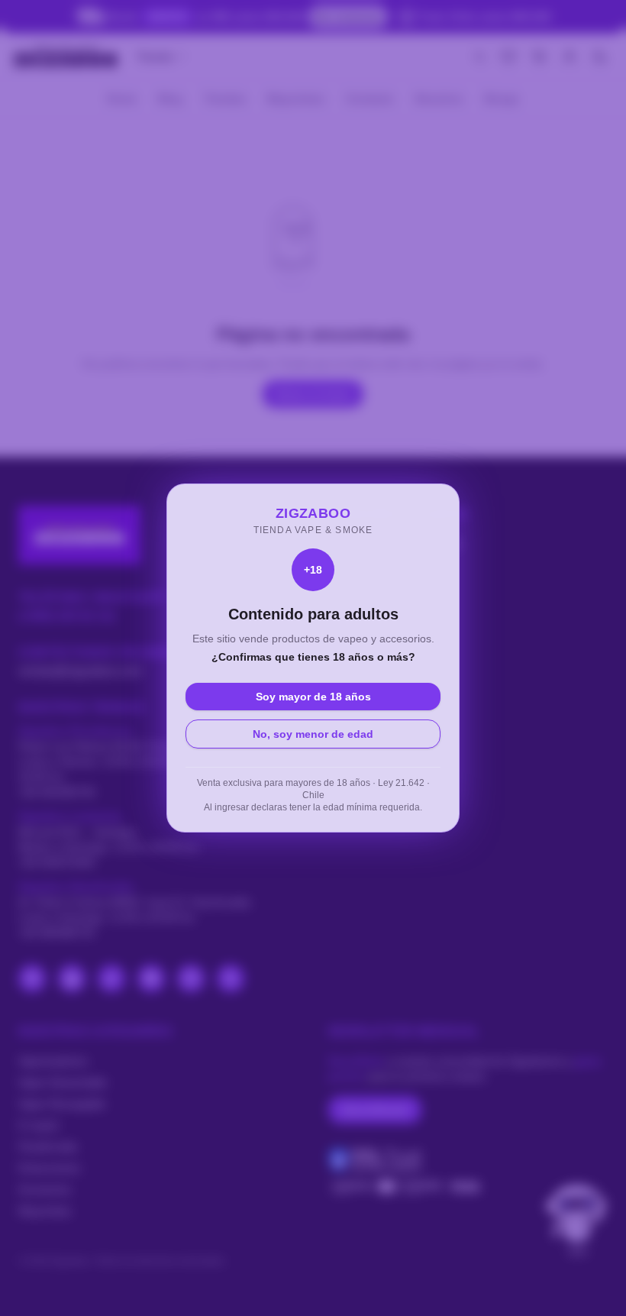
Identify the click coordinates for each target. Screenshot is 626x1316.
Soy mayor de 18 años (313, 696)
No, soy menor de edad (313, 734)
